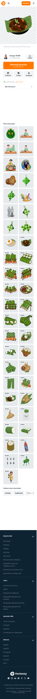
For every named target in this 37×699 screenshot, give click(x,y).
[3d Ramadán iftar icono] (10, 132)
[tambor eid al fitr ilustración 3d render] (10, 272)
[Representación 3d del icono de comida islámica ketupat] (10, 256)
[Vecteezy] (3, 3)
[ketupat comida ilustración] (10, 600)
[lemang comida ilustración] (10, 537)
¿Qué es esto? (19, 82)
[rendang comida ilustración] (10, 366)
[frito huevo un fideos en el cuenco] (10, 350)
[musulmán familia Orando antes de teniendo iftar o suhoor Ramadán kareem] (10, 147)
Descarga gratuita (18, 65)
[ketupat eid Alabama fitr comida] (10, 678)
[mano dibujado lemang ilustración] (10, 381)
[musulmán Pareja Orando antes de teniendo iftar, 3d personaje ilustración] (10, 210)
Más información (10, 85)
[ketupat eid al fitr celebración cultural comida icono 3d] (10, 241)
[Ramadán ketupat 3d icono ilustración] (10, 303)
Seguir (30, 58)
